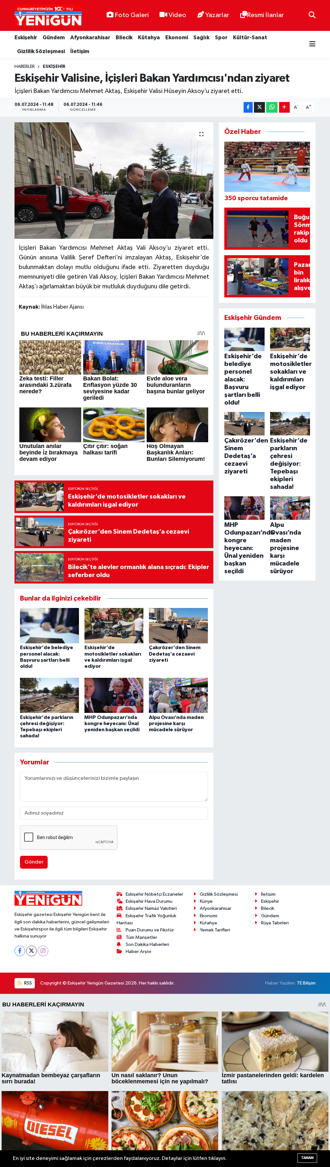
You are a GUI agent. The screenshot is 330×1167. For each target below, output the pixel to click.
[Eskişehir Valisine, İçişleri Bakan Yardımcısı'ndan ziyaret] (114, 180)
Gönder (34, 862)
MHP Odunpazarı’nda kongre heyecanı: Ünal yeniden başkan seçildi (112, 723)
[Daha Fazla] (284, 107)
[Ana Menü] (312, 44)
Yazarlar (217, 15)
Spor (221, 37)
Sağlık (201, 37)
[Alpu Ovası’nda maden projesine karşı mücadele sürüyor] (178, 695)
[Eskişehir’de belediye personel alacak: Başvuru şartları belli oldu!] (49, 625)
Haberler (25, 66)
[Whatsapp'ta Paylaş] (271, 107)
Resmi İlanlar (265, 15)
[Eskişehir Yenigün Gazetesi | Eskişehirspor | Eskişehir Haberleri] (48, 15)
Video (177, 15)
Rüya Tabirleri (275, 922)
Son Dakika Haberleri (147, 944)
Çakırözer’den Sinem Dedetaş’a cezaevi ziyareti (174, 653)
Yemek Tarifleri (215, 930)
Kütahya (149, 37)
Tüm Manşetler (141, 937)
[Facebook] (20, 951)
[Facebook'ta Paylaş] (248, 107)
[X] (31, 951)
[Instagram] (43, 951)
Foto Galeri (132, 15)
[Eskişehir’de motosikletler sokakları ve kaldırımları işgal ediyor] (113, 625)
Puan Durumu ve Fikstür (150, 930)
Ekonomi (176, 37)
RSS (27, 983)
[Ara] (312, 15)
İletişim (79, 51)
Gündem (54, 37)
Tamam (307, 1158)
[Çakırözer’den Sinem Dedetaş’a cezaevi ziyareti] (178, 625)
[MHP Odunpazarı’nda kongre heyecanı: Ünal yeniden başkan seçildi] (113, 695)
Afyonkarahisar (90, 37)
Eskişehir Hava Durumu (149, 901)
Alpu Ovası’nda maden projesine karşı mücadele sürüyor (176, 723)
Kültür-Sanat (250, 37)
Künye (206, 901)
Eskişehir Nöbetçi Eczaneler (154, 894)
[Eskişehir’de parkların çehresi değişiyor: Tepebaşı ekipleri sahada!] (49, 695)
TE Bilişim (306, 983)
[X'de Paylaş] (259, 107)
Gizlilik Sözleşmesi (41, 51)
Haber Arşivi (138, 951)
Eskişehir (26, 37)
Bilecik (124, 37)
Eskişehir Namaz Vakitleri (151, 908)
